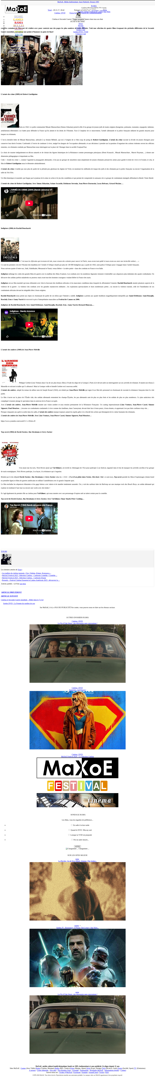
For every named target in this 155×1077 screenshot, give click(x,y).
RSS (107, 1072)
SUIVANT (9, 596)
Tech (104, 1068)
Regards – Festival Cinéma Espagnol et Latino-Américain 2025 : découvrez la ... (31, 580)
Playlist (80, 26)
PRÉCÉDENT (11, 592)
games (76, 926)
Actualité (75, 1070)
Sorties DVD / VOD (80, 32)
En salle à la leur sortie (81, 825)
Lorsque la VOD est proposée (81, 835)
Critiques (81, 34)
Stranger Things (83, 12)
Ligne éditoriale (42, 1070)
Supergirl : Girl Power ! (77, 690)
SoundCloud (93, 1072)
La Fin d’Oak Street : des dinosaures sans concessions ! (77, 623)
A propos (32, 1070)
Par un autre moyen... (81, 840)
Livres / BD (80, 28)
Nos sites (53, 1070)
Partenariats (84, 1070)
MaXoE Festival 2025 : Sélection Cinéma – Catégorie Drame (24, 578)
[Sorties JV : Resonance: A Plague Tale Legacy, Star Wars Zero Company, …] (78, 986)
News (81, 24)
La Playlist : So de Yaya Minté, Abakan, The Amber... (77, 861)
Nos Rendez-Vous (64, 1070)
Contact (123, 1070)
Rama (38, 1068)
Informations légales (112, 1070)
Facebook (76, 1072)
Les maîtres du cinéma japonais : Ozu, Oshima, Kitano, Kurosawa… (26, 573)
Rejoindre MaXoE (96, 1070)
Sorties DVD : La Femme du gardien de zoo (19, 603)
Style (88, 1068)
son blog (23, 584)
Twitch (101, 1072)
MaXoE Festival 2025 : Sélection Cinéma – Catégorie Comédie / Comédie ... (29, 575)
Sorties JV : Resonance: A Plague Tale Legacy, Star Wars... (77, 928)
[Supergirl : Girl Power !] (78, 749)
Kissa (72, 1068)
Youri (4, 551)
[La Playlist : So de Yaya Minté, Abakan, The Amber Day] (78, 920)
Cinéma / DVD (77, 621)
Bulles (57, 1068)
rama (77, 859)
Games (23, 1068)
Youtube (85, 1072)
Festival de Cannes (96, 12)
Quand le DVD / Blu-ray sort (81, 830)
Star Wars (106, 12)
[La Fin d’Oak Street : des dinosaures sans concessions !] (78, 682)
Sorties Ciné (80, 30)
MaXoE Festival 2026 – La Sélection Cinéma (77, 756)
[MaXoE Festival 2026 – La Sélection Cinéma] (77, 807)
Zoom (120, 1068)
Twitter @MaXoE (65, 1072)
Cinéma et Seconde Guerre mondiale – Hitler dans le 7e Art (22, 600)
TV (135, 1068)
